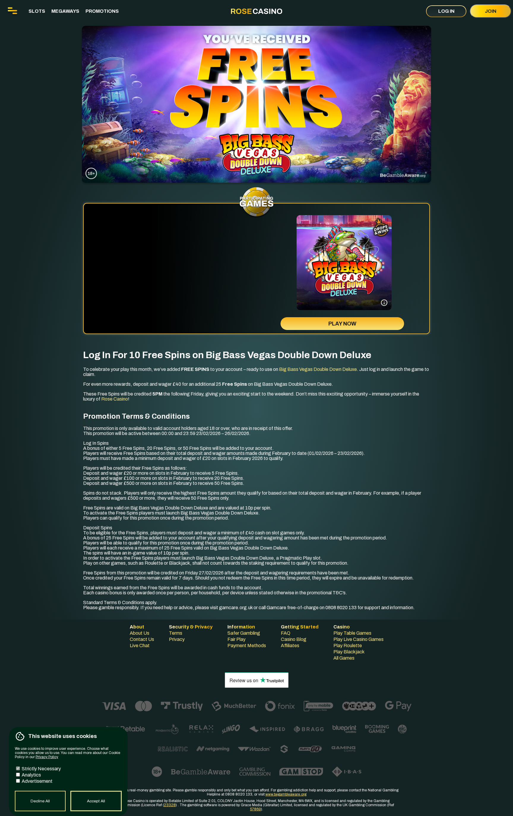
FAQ (285, 633)
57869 (255, 809)
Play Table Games (352, 633)
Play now (342, 324)
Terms (175, 633)
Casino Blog (293, 639)
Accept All (96, 801)
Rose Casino (114, 398)
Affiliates (290, 645)
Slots (36, 11)
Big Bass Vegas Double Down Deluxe (318, 369)
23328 (170, 805)
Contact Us (142, 639)
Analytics (31, 774)
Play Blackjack (349, 651)
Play (344, 277)
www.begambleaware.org (285, 794)
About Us (139, 633)
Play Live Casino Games (358, 639)
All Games (343, 658)
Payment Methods (246, 645)
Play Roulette (347, 645)
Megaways (65, 11)
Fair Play (236, 639)
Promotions (102, 11)
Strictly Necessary (41, 768)
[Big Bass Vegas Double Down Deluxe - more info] (384, 303)
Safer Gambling (243, 633)
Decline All (40, 801)
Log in (446, 11)
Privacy (177, 639)
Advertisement (37, 781)
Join (490, 11)
